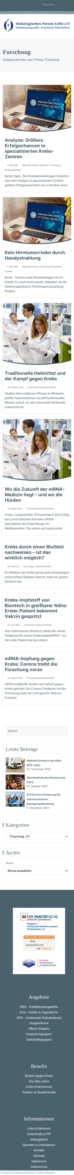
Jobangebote (39, 1139)
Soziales (9, 271)
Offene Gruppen (39, 1028)
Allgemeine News (30, 165)
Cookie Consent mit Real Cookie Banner (27, 1172)
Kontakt (39, 1150)
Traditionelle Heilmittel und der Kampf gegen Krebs (35, 376)
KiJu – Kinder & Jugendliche (39, 1012)
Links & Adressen (39, 1128)
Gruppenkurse (39, 1023)
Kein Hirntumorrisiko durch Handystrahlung (35, 255)
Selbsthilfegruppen (39, 1039)
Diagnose (43, 165)
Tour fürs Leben (38, 1081)
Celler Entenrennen (39, 1086)
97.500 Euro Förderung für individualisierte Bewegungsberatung (44, 799)
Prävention (56, 266)
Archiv (9, 863)
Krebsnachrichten (13, 170)
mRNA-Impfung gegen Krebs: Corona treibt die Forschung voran (31, 664)
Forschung (55, 165)
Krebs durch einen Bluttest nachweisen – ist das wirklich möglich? (34, 552)
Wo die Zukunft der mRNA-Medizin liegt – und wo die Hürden (35, 495)
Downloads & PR (39, 1134)
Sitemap (39, 1155)
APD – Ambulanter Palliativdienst (39, 1017)
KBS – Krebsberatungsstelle (39, 1006)
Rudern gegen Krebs (39, 1075)
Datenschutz (39, 1166)
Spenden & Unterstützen (38, 1145)
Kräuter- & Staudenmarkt (39, 1092)
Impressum (38, 1161)
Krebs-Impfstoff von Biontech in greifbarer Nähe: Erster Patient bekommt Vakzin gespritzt (36, 608)
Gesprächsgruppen (39, 1034)
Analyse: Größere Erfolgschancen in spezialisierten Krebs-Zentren (29, 148)
